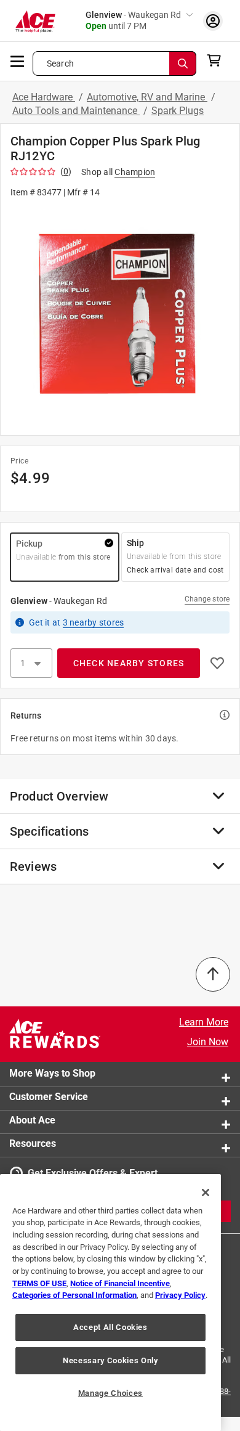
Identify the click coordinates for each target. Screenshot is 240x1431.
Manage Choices (110, 1393)
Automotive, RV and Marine (147, 97)
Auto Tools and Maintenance (76, 110)
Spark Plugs (177, 110)
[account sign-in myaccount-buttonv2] (213, 20)
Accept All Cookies (110, 1327)
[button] (120, 315)
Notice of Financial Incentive (120, 1283)
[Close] (205, 1192)
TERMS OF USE (39, 1283)
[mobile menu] (17, 60)
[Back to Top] (213, 974)
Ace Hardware (43, 97)
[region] (110, 1302)
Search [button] (60, 63)
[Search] (182, 63)
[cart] (218, 60)
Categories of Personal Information (74, 1295)
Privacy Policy (180, 1295)
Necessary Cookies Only (110, 1360)
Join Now (207, 1042)
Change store (207, 599)
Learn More (203, 1022)
